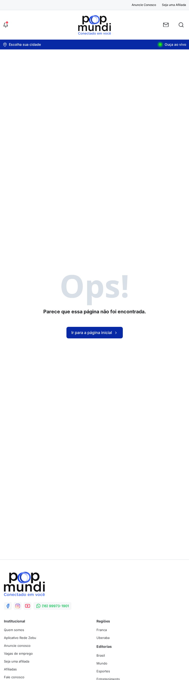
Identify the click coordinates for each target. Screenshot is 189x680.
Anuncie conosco (17, 646)
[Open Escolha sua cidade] (22, 44)
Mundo (101, 663)
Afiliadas (10, 669)
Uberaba (103, 638)
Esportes (103, 671)
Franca (101, 630)
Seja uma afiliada (16, 661)
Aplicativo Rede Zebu (20, 638)
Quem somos (14, 630)
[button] (5, 25)
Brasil (100, 655)
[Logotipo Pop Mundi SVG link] (24, 584)
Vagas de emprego (18, 653)
